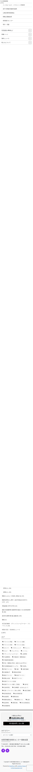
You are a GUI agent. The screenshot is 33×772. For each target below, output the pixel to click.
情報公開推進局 (7, 16)
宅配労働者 (26, 669)
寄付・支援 (6, 24)
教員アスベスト (20, 675)
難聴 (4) (4, 619)
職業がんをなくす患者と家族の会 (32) (13, 596)
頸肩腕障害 (7, 705)
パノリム (25, 651)
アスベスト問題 (8, 641)
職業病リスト (19, 699)
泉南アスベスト (18, 678)
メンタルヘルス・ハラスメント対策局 (14, 5)
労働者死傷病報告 (8, 660)
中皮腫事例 (7, 657)
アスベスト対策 (8, 644)
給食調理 (6, 696)
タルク (6, 651)
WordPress (12, 766)
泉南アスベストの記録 (10, 681)
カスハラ (6, 648)
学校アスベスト (8, 669)
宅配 (17, 669)
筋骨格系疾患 (7, 693)
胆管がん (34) (7, 588)
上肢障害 (24, 654)
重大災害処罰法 (25, 702)
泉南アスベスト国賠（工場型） (12, 684)
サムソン (27, 648)
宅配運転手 (7, 672)
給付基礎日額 (18, 693)
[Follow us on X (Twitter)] (7, 750)
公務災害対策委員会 (8, 13)
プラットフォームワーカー (11, 654)
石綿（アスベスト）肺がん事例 (12, 690)
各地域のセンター (8, 20)
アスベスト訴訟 (20, 644)
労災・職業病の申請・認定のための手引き (15, 663)
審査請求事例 (17, 672)
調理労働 (15, 702)
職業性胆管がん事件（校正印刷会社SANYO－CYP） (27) (15, 601)
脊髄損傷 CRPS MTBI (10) (9, 606)
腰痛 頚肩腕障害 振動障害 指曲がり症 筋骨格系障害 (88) (16, 611)
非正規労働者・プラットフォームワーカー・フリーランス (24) (16, 624)
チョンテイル (15, 651)
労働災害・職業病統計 (20, 657)
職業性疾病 (16, 696)
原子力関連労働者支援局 (10, 9)
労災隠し (24, 666)
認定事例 (6, 702)
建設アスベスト (8, 675)
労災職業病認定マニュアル (11, 666)
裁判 (28, 699)
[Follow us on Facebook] (3, 750)
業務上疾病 (7, 678)
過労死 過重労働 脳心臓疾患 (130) (12, 616)
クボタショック (17, 648)
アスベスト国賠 (20, 641)
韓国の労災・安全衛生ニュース (11, 629)
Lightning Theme (21, 766)
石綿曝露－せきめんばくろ (21, 687)
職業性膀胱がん (8, 699)
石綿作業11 (7, 687)
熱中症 (26, 684)
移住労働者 (28, 690)
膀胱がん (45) (7, 592)
